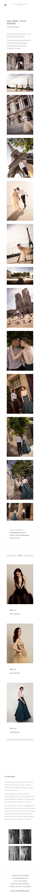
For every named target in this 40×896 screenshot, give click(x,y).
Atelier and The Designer (20, 875)
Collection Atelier (20, 881)
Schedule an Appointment (20, 884)
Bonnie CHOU (15, 538)
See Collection (15, 614)
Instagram (27, 886)
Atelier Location (15, 886)
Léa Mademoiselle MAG (20, 878)
